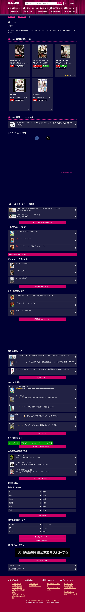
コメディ (11, 532)
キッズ (45, 528)
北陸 (44, 503)
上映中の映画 (29, 8)
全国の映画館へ (42, 515)
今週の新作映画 (43, 8)
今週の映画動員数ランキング (17, 254)
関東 (44, 492)
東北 (44, 499)
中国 (10, 506)
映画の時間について (42, 560)
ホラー (45, 532)
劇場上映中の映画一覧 (42, 287)
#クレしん (24, 443)
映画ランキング (71, 8)
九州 (10, 510)
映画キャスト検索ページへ (17, 565)
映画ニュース (29, 11)
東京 (10, 492)
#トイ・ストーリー (35, 443)
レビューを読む (71, 11)
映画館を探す (15, 11)
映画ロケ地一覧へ (41, 540)
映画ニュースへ (42, 378)
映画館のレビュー (35, 586)
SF (10, 528)
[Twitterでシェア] (48, 138)
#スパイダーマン (13, 443)
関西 (10, 495)
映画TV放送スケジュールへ (42, 478)
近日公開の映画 (57, 8)
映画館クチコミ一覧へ (42, 537)
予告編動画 (43, 11)
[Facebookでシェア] (37, 138)
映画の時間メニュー (14, 8)
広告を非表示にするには (67, 172)
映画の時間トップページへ (17, 569)
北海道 (11, 499)
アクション (12, 524)
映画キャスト (22, 17)
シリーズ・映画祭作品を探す (42, 446)
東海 (44, 495)
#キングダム (47, 443)
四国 (44, 506)
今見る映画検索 (69, 3)
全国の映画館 (33, 584)
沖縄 (44, 510)
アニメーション (48, 524)
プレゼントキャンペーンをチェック (42, 222)
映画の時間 (11, 17)
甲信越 (11, 503)
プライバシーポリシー (52, 600)
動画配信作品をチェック (42, 319)
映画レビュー (42, 433)
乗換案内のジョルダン (36, 600)
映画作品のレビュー (18, 594)
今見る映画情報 (69, 592)
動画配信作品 (57, 11)
